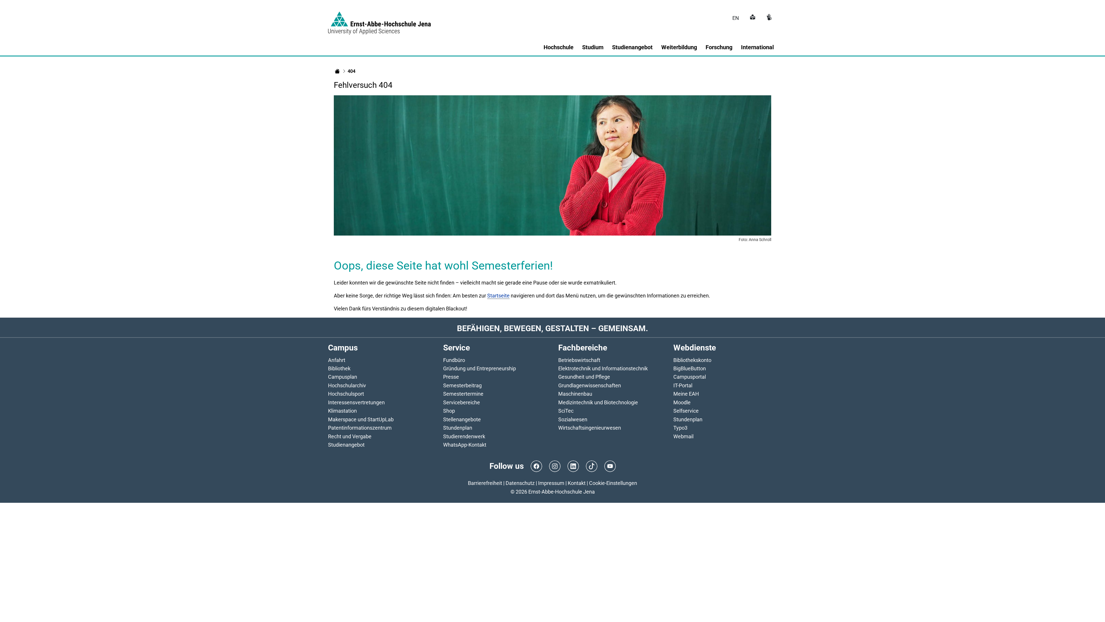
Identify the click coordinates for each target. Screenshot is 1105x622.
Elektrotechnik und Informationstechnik (603, 368)
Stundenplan (457, 428)
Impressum (551, 483)
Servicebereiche (461, 402)
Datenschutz (520, 483)
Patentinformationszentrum (360, 428)
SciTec (566, 411)
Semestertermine (463, 394)
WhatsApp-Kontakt (464, 445)
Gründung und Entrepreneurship (479, 368)
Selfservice (686, 411)
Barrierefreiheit (485, 483)
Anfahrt (336, 360)
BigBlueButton (689, 368)
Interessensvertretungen (356, 402)
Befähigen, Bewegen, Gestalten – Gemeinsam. (552, 328)
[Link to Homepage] (379, 20)
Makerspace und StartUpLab (361, 419)
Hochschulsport (346, 394)
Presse (451, 377)
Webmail (683, 436)
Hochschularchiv (347, 385)
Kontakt (577, 483)
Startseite (498, 296)
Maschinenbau (575, 394)
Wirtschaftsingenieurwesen (589, 428)
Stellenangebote (462, 419)
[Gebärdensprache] (768, 18)
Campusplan (342, 377)
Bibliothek (339, 368)
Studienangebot (346, 445)
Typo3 (680, 428)
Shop (449, 411)
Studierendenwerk (464, 436)
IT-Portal (682, 385)
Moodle (682, 402)
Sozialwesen (572, 419)
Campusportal (689, 377)
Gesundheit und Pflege (584, 377)
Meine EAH (686, 394)
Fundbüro (454, 360)
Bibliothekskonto (692, 360)
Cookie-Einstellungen (613, 483)
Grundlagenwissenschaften (589, 385)
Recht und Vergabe (349, 436)
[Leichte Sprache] (752, 18)
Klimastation (342, 411)
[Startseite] (337, 71)
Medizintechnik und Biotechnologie (598, 402)
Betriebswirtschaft (579, 360)
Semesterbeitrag (462, 385)
